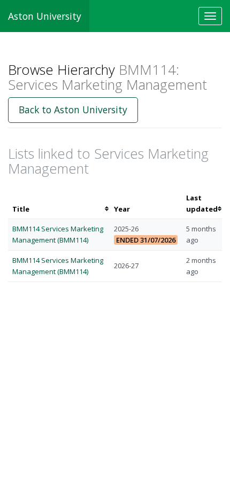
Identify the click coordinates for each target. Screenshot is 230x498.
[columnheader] (59, 203)
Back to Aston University (73, 109)
